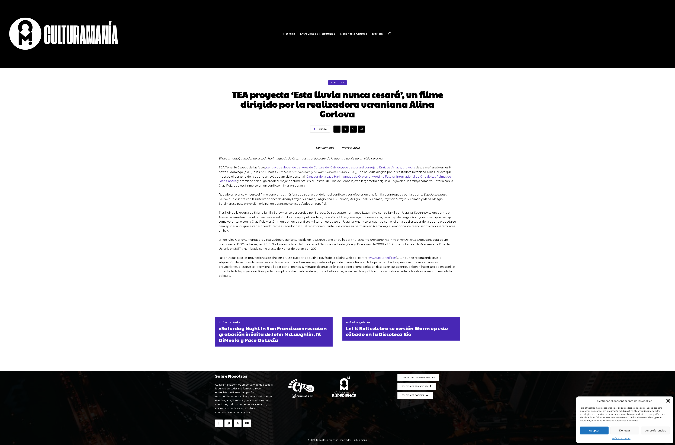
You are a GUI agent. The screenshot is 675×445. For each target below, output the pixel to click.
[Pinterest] (353, 129)
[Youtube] (247, 423)
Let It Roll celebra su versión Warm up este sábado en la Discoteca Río (397, 331)
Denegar (624, 430)
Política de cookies (621, 438)
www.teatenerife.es (382, 258)
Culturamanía (325, 147)
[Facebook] (336, 129)
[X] (345, 129)
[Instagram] (228, 423)
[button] (668, 401)
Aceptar (594, 430)
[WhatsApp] (361, 129)
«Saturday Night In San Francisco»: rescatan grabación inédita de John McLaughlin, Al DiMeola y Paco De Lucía (273, 334)
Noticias (337, 82)
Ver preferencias (655, 430)
